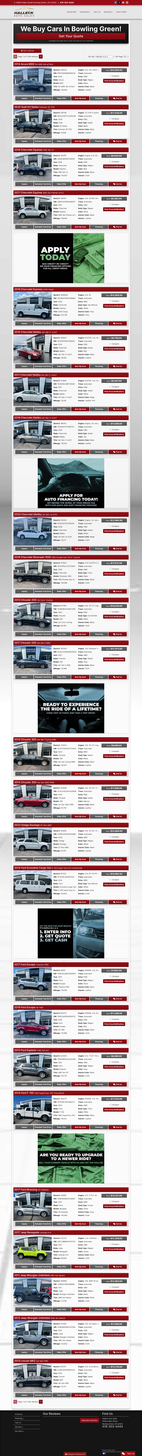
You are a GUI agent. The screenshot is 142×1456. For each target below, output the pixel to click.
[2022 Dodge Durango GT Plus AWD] (32, 842)
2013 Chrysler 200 (33, 599)
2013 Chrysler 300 (35, 739)
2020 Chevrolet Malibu (36, 514)
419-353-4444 (67, 2)
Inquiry (24, 98)
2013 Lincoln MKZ (31, 1360)
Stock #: (56, 70)
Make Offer (61, 98)
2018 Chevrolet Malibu (35, 417)
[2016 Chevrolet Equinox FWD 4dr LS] (32, 166)
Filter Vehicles (28, 51)
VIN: (55, 73)
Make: (55, 80)
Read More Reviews (89, 1420)
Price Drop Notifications (114, 81)
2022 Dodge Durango (33, 825)
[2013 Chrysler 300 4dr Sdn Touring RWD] (32, 756)
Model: (56, 83)
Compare (115, 76)
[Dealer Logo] (23, 12)
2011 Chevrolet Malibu (35, 374)
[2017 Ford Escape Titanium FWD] (32, 981)
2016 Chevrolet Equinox (34, 149)
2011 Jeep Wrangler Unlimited (39, 1275)
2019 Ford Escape (28, 1007)
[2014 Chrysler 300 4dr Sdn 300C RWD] (32, 799)
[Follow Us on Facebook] (115, 2)
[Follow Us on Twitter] (119, 2)
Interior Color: (84, 86)
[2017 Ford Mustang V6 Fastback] (32, 1206)
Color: (80, 83)
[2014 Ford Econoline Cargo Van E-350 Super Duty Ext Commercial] (32, 884)
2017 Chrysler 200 (32, 642)
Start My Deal (80, 98)
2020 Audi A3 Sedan (34, 106)
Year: (55, 76)
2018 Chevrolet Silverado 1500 (47, 557)
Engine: (81, 70)
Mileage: (56, 90)
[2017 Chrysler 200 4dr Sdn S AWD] (32, 659)
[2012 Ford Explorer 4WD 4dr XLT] (32, 1067)
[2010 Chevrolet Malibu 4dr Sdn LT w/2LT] (32, 349)
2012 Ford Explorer (31, 1050)
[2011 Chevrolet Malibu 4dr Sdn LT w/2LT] (32, 391)
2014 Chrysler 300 (34, 782)
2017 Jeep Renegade (32, 1232)
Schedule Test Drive (43, 98)
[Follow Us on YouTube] (123, 2)
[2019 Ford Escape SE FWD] (32, 1024)
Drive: (80, 76)
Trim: (55, 86)
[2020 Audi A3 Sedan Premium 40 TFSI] (32, 124)
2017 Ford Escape (31, 964)
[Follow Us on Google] (127, 2)
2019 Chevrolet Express (34, 289)
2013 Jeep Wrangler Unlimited (39, 1317)
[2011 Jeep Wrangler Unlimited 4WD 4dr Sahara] (32, 1292)
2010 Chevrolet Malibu (35, 332)
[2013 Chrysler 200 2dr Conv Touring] (32, 617)
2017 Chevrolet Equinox (39, 192)
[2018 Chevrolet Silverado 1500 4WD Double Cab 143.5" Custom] (32, 574)
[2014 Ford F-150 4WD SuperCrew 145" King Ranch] (32, 1110)
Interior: (81, 90)
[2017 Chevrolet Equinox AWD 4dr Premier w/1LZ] (32, 209)
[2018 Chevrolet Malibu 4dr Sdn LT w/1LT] (32, 434)
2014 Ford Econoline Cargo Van (48, 867)
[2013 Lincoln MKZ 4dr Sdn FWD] (32, 1377)
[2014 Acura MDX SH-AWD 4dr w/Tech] (32, 81)
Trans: (80, 73)
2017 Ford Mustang (31, 1189)
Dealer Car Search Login (108, 1450)
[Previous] (15, 57)
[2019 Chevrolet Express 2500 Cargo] (32, 306)
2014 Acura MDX (33, 64)
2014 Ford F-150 (39, 1092)
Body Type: (82, 80)
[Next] (41, 57)
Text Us (118, 98)
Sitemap (113, 1451)
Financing (99, 98)
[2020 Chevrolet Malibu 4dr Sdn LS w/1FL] (32, 531)
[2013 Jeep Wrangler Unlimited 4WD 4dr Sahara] (32, 1335)
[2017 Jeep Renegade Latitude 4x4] (32, 1249)
